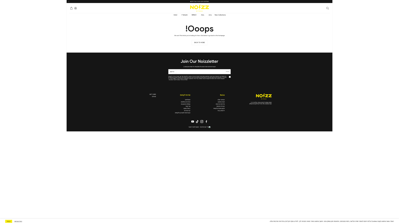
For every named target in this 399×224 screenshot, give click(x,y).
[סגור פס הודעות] (68, 1)
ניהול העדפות (18, 221)
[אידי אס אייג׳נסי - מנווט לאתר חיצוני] (200, 127)
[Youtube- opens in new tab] (192, 121)
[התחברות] (75, 8)
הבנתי (8, 221)
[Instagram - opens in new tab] (201, 121)
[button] (316, 8)
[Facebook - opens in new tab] (206, 121)
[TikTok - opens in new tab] (197, 121)
